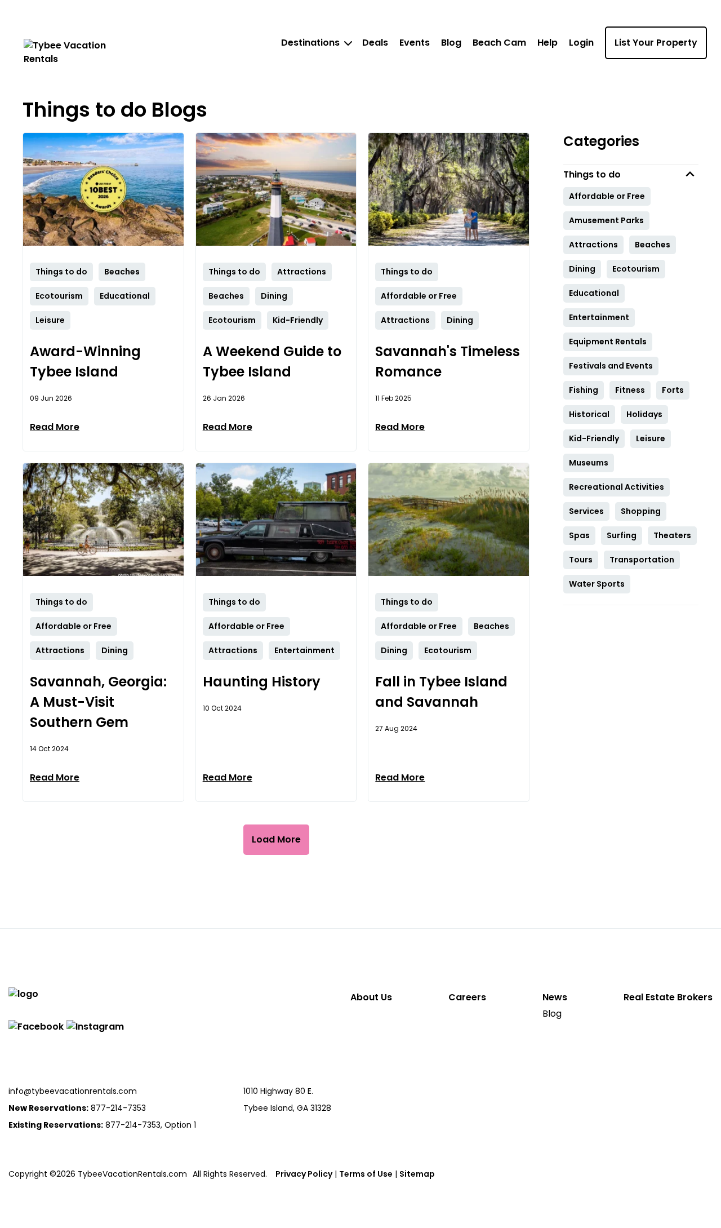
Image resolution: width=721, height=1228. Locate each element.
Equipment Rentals (608, 341)
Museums (588, 462)
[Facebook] (36, 1026)
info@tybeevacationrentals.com (72, 1091)
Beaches (652, 244)
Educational (594, 293)
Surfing (622, 535)
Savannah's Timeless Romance (447, 361)
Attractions (593, 244)
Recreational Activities (616, 487)
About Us (371, 997)
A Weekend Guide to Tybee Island (272, 361)
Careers (467, 997)
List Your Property (656, 42)
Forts (673, 390)
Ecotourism (636, 268)
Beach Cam (499, 42)
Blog (451, 42)
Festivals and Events (611, 365)
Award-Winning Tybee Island (85, 361)
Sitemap (417, 1174)
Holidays (644, 414)
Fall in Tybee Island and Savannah (441, 691)
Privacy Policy (303, 1174)
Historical (589, 414)
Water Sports (597, 583)
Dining (582, 268)
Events (414, 42)
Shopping (641, 511)
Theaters (672, 535)
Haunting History (262, 681)
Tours (581, 559)
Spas (579, 535)
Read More (54, 426)
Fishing (583, 390)
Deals (375, 42)
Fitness (630, 390)
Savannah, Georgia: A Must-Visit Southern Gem (98, 702)
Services (586, 511)
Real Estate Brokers (668, 997)
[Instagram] (95, 1026)
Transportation (641, 559)
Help (547, 42)
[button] (630, 174)
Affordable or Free (607, 196)
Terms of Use (366, 1174)
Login (581, 42)
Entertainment (599, 317)
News (554, 997)
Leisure (650, 438)
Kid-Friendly (594, 438)
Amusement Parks (606, 220)
